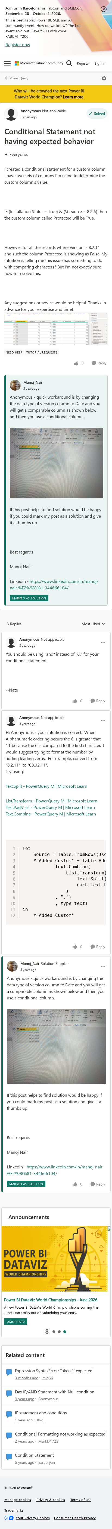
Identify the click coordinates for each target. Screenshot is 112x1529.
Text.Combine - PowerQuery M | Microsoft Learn (51, 814)
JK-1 (40, 1419)
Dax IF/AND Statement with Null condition (54, 1391)
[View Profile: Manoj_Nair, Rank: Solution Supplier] (12, 966)
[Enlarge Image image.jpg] (56, 463)
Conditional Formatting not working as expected (60, 1434)
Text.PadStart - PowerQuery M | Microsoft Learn (50, 807)
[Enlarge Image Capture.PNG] (56, 328)
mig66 (47, 1377)
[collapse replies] (56, 634)
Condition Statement (34, 1455)
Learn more (73, 96)
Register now (17, 44)
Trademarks (13, 1510)
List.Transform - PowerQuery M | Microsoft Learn (51, 800)
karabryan (46, 1462)
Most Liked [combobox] (93, 624)
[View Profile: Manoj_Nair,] (15, 385)
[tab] (53, 1331)
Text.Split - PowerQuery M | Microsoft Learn (46, 786)
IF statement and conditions (41, 1412)
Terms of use (80, 1499)
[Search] (69, 63)
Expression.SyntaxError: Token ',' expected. (54, 1370)
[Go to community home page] (39, 63)
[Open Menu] (104, 78)
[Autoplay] (47, 1331)
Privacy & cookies (50, 1499)
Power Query (19, 78)
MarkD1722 (48, 1441)
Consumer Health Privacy (75, 1517)
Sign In (100, 63)
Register (83, 63)
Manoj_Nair (32, 382)
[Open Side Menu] (7, 63)
